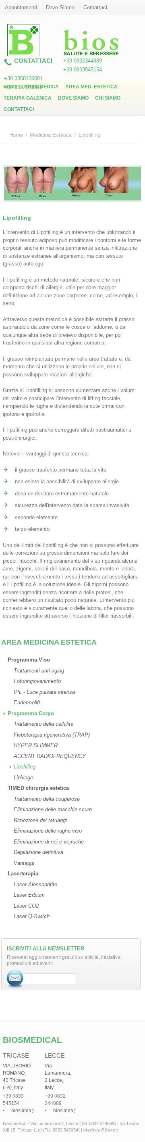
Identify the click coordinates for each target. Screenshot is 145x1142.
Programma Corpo (31, 713)
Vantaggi (24, 863)
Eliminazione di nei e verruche (49, 842)
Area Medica (41, 87)
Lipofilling (24, 767)
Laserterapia (23, 874)
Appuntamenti (21, 7)
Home (10, 87)
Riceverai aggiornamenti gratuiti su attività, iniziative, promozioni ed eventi (64, 960)
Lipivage (23, 778)
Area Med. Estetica (91, 87)
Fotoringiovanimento (37, 681)
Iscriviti (15, 978)
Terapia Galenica (28, 98)
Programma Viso (29, 660)
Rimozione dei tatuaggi (40, 820)
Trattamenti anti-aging (39, 671)
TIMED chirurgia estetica (38, 788)
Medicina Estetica (51, 135)
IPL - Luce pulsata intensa (44, 692)
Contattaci (19, 109)
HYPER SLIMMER (36, 745)
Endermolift (27, 702)
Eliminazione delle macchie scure (53, 809)
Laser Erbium (29, 895)
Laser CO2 (26, 906)
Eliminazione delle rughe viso (48, 831)
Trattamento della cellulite (43, 724)
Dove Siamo (73, 98)
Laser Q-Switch (32, 916)
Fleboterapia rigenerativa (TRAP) (52, 735)
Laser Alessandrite (35, 884)
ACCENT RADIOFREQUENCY (50, 756)
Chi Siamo (107, 98)
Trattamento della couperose (47, 799)
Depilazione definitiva (38, 852)
